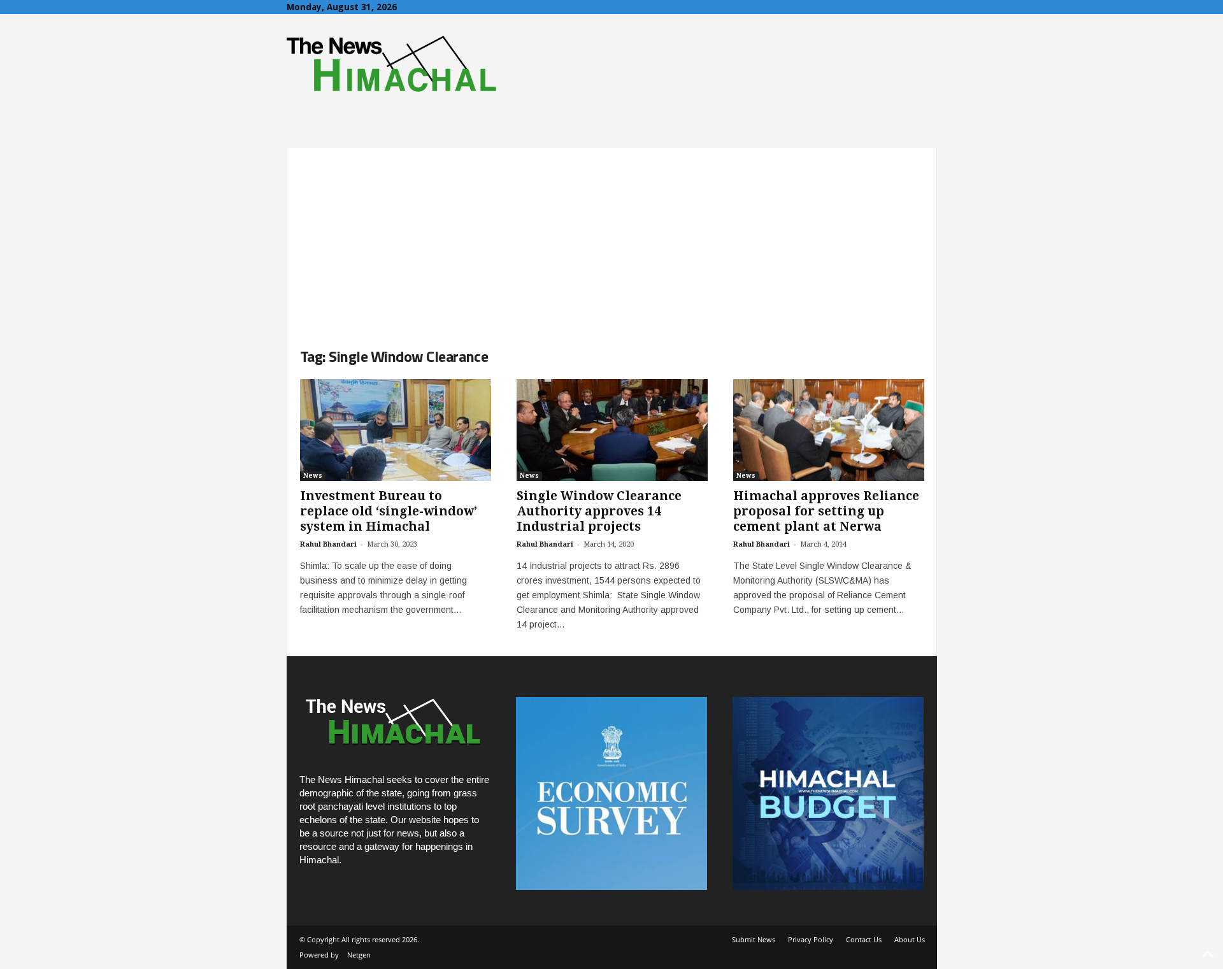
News (312, 475)
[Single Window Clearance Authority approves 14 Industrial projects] (612, 430)
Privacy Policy (810, 939)
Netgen (359, 954)
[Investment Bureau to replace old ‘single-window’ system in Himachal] (395, 430)
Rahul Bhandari (328, 544)
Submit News (753, 939)
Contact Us (864, 939)
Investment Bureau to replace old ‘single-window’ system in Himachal (388, 511)
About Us (909, 939)
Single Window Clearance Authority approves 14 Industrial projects (599, 511)
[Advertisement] (612, 237)
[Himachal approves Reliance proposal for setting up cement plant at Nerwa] (828, 430)
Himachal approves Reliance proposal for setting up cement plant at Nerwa (826, 511)
